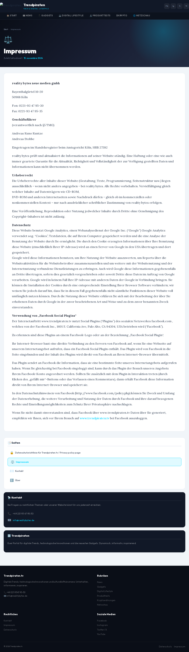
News (99, 582)
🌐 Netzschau (141, 15)
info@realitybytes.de (23, 520)
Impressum (20, 462)
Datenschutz (10, 629)
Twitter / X (102, 629)
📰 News (27, 15)
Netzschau (102, 604)
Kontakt (16, 471)
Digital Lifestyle (105, 591)
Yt (186, 6)
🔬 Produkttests (100, 15)
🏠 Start (12, 15)
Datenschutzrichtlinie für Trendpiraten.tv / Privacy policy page (45, 452)
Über (15, 480)
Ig (173, 6)
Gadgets (101, 586)
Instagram (102, 625)
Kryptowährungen (106, 600)
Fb (167, 6)
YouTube (101, 634)
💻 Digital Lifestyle (71, 15)
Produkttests (103, 595)
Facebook (102, 620)
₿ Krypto (121, 15)
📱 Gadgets (45, 15)
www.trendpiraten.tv (94, 418)
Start (6, 29)
